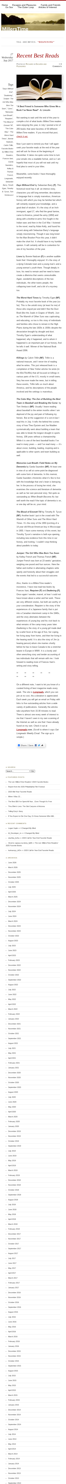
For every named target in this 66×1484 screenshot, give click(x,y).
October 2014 (13, 1420)
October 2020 (13, 1082)
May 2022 (12, 999)
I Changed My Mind (28, 828)
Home (5, 5)
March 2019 (12, 1170)
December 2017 (14, 1234)
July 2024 (12, 911)
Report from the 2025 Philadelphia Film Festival (26, 787)
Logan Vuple (13, 828)
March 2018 (12, 1224)
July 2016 (12, 1317)
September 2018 (14, 1195)
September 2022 (14, 980)
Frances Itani (8, 158)
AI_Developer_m (14, 833)
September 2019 (14, 1146)
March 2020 (12, 1117)
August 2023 (13, 941)
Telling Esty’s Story (15, 811)
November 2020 (14, 1077)
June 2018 (12, 1209)
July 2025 (12, 887)
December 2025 (14, 872)
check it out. (22, 136)
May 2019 (12, 1160)
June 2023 (12, 950)
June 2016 (12, 1322)
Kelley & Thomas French (10, 172)
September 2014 (14, 1424)
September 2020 (14, 1087)
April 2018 (12, 1219)
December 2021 (14, 1024)
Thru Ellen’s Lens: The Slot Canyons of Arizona (26, 806)
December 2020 (14, 1073)
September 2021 (14, 1038)
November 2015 (14, 1356)
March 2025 (12, 897)
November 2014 (14, 1415)
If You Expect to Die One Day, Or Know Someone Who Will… (31, 816)
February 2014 (14, 1459)
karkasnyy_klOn (14, 850)
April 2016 (12, 1332)
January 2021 (13, 1068)
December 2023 (14, 926)
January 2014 (13, 1464)
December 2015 (14, 1351)
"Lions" (10, 109)
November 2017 (14, 1239)
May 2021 (12, 1053)
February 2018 (14, 1229)
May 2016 (12, 1327)
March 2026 (12, 867)
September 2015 (14, 1366)
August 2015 (13, 1371)
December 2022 (14, 965)
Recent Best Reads (37, 55)
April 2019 (12, 1165)
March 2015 (12, 1395)
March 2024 (12, 921)
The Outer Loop (26, 7)
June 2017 (12, 1263)
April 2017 (12, 1273)
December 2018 (14, 1180)
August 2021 (13, 1043)
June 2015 (12, 1380)
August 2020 (13, 1092)
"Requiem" (9, 119)
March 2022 (12, 1009)
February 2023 (14, 960)
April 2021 (12, 1058)
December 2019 (14, 1131)
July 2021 (12, 1048)
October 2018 (13, 1190)
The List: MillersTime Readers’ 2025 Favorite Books (28, 782)
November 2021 (14, 1029)
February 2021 (14, 1063)
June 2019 (12, 1156)
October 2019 (13, 1141)
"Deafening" (8, 95)
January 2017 (13, 1288)
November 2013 (14, 1473)
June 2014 (12, 1439)
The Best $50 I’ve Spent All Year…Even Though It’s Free (30, 801)
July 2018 (12, 1204)
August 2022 (13, 985)
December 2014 (14, 1410)
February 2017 (14, 1283)
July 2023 (12, 946)
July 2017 (12, 1258)
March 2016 (12, 1337)
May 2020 (12, 1107)
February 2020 (14, 1121)
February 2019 (14, 1175)
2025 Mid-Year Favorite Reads (20, 792)
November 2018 (14, 1185)
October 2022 (13, 975)
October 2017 (13, 1244)
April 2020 (12, 1112)
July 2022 (12, 990)
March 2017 (12, 1278)
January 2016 (13, 1346)
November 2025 (14, 877)
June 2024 (12, 916)
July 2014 (12, 1434)
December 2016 (14, 1293)
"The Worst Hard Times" (7, 135)
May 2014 (12, 1444)
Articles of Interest (47, 7)
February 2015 (14, 1400)
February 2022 (14, 1014)
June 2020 (12, 1102)
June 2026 (12, 863)
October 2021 (13, 1033)
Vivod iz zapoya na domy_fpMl (20, 843)
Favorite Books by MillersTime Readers (7, 152)
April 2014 (12, 1449)
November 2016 (14, 1297)
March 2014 (12, 1454)
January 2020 (13, 1126)
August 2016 (13, 1312)
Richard (29, 64)
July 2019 (12, 1151)
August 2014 (13, 1429)
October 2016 (13, 1302)
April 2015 (12, 1390)
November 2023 (14, 931)
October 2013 (13, 1478)
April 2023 (12, 955)
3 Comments (57, 65)
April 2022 (12, 1004)
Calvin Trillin (8, 145)
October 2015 (13, 1361)
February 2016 (14, 1341)
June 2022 (12, 994)
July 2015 (12, 1376)
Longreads (8, 178)
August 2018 (13, 1200)
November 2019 (14, 1136)
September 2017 (14, 1248)
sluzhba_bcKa (13, 838)
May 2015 (12, 1385)
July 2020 (12, 1097)
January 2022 (13, 1019)
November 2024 (14, 906)
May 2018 (12, 1214)
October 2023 (13, 936)
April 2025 (12, 892)
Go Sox (9, 7)
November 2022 (14, 970)
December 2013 (14, 1468)
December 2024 (14, 902)
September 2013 (14, 1483)
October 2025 (13, 882)
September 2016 (14, 1307)
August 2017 (13, 1253)
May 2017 (12, 1268)
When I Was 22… (15, 796)
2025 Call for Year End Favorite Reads (37, 838)
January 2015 (13, 1405)
